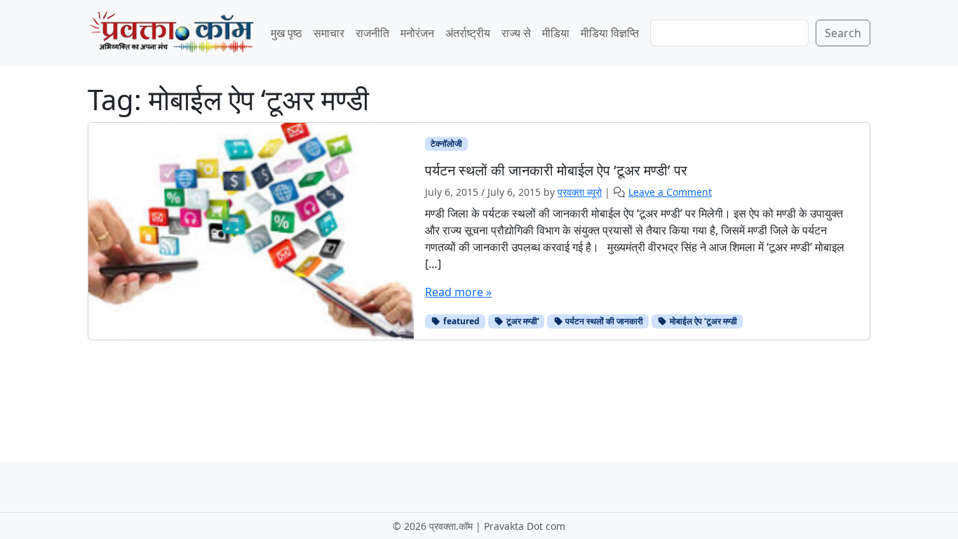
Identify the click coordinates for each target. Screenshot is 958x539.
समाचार (328, 33)
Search (843, 33)
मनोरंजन (417, 33)
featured (460, 321)
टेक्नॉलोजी (446, 143)
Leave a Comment (670, 192)
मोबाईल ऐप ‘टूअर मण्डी (702, 321)
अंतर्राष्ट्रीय (467, 33)
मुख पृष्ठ (286, 33)
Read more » (458, 292)
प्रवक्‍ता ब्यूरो (580, 192)
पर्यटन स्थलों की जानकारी (603, 321)
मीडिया (555, 33)
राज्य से (516, 33)
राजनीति (372, 33)
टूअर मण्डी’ (521, 321)
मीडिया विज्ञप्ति (610, 33)
